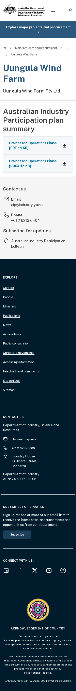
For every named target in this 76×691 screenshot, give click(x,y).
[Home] (24, 7)
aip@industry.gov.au (27, 205)
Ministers (9, 306)
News (7, 325)
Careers (8, 287)
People (8, 297)
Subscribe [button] (17, 534)
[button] (53, 10)
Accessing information (18, 362)
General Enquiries (24, 439)
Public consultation (16, 343)
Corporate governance (18, 352)
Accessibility (12, 334)
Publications (11, 315)
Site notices (11, 380)
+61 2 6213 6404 (25, 220)
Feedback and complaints (21, 371)
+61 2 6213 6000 (23, 448)
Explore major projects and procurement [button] (38, 27)
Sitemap (9, 390)
